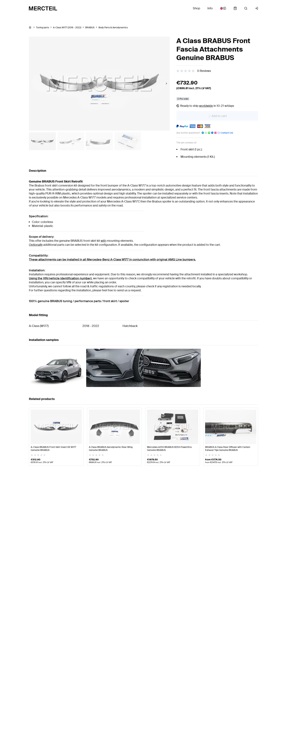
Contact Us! (227, 132)
